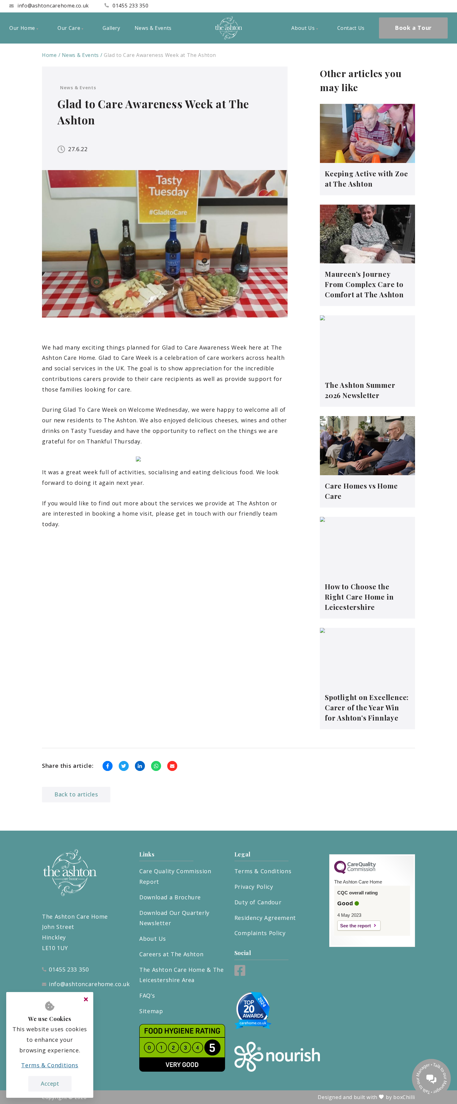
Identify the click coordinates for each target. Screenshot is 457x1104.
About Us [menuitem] (303, 28)
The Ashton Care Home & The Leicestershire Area (181, 975)
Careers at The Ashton (171, 954)
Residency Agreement (265, 917)
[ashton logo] (228, 28)
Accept (50, 1083)
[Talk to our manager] (431, 1078)
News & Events (80, 55)
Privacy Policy (253, 886)
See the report (355, 925)
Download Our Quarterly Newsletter (174, 918)
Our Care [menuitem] (69, 28)
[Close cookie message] (85, 999)
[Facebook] (239, 973)
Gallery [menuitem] (111, 28)
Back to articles (76, 794)
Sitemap (151, 1011)
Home (49, 55)
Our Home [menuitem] (22, 28)
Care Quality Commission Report (175, 876)
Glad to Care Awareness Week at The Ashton (160, 55)
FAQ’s (147, 995)
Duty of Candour (258, 902)
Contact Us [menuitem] (351, 28)
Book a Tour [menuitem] (413, 27)
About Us (152, 938)
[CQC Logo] (355, 872)
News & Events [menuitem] (153, 28)
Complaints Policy (260, 933)
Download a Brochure (170, 897)
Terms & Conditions (263, 871)
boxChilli (404, 1097)
